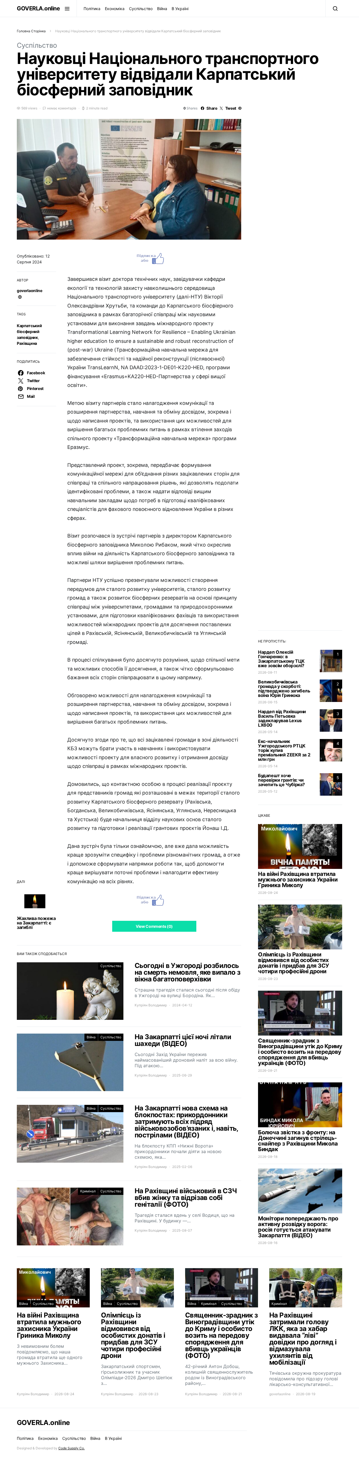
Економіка (115, 8)
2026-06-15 (267, 702)
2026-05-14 (268, 732)
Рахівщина (27, 343)
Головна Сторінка (31, 31)
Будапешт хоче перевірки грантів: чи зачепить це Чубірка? (281, 780)
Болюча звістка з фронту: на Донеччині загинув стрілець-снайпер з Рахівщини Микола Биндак (298, 1141)
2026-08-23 (268, 979)
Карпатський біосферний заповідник (29, 331)
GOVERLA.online (38, 8)
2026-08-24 (268, 892)
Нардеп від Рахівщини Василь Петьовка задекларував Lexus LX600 (282, 718)
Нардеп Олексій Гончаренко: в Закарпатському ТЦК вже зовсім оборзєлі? (281, 658)
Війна (162, 8)
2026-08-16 (267, 1243)
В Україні (180, 8)
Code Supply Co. (71, 1448)
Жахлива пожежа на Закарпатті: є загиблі (36, 922)
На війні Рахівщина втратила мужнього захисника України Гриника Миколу (297, 880)
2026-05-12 (267, 791)
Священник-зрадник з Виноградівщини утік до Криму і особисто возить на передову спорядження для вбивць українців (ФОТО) (300, 1051)
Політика (92, 8)
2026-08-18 (267, 1157)
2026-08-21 (267, 1070)
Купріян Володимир (151, 1005)
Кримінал (88, 1191)
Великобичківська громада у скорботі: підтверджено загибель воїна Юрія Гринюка (284, 688)
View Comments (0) (154, 926)
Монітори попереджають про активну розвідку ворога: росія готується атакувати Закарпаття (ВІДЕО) (298, 1227)
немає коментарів (61, 108)
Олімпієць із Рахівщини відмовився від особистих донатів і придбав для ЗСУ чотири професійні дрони (293, 963)
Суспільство (141, 8)
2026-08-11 (267, 672)
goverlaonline (29, 290)
